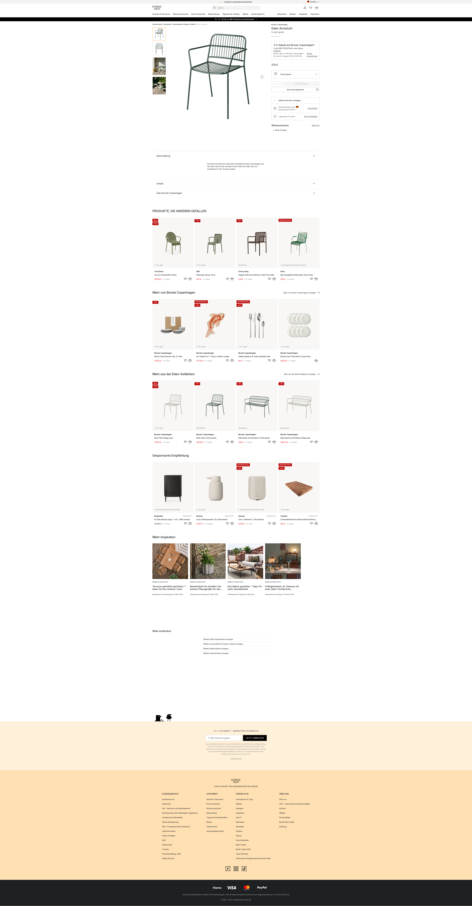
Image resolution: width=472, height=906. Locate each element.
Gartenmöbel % (258, 14)
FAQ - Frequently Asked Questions (176, 827)
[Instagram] (236, 868)
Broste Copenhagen (312, 54)
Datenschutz (167, 845)
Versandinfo (312, 108)
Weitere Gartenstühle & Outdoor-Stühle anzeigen (223, 644)
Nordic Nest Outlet (286, 822)
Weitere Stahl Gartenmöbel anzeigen (218, 639)
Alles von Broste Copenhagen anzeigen (299, 293)
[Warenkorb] (317, 8)
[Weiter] (262, 76)
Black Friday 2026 (243, 849)
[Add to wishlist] (185, 278)
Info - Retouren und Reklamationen (176, 808)
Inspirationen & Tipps (244, 799)
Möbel (245, 14)
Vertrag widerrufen (236, 758)
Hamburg (283, 827)
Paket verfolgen (168, 836)
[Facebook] (228, 868)
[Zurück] (174, 76)
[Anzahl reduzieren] (273, 83)
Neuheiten (282, 14)
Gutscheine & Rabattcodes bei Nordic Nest (253, 858)
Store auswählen (310, 116)
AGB (164, 840)
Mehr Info (316, 125)
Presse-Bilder (284, 818)
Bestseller (240, 827)
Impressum (166, 804)
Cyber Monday (242, 854)
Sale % (239, 818)
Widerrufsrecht (168, 858)
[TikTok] (244, 868)
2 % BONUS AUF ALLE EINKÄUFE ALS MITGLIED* (238, 2)
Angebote (303, 14)
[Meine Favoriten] (311, 8)
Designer (239, 808)
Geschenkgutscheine (215, 831)
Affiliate (282, 813)
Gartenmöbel (157, 24)
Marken (293, 14)
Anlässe (239, 831)
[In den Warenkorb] (190, 278)
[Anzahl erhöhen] (280, 83)
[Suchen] (215, 8)
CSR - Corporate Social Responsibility (294, 804)
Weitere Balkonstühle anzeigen (216, 649)
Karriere (282, 808)
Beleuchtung (213, 14)
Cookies (165, 849)
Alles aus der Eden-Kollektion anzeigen (300, 374)
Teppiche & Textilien (231, 14)
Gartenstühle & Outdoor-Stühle (184, 24)
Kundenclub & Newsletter (172, 818)
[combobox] (313, 2)
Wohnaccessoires (180, 14)
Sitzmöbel (167, 24)
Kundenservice (168, 799)
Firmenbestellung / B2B (171, 854)
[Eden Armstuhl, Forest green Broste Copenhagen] (218, 76)
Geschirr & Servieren (161, 14)
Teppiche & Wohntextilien (216, 818)
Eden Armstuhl (202, 24)
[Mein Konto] (305, 8)
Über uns (283, 799)
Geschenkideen (242, 840)
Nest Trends (241, 845)
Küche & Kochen (198, 14)
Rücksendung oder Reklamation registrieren (180, 813)
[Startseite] (157, 8)
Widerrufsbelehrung (170, 822)
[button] (275, 36)
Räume (239, 836)
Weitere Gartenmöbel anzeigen (216, 653)
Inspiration (315, 14)
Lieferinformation (169, 831)
